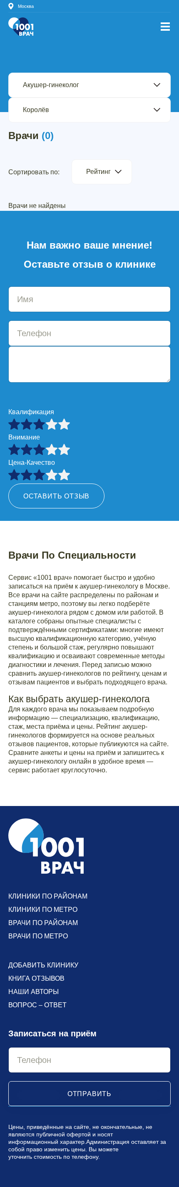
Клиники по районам (47, 896)
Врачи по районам (43, 922)
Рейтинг (98, 171)
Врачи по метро (38, 936)
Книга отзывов (36, 978)
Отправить (89, 1093)
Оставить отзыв (56, 496)
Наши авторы (33, 991)
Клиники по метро (42, 909)
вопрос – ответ (37, 1005)
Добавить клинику (43, 965)
